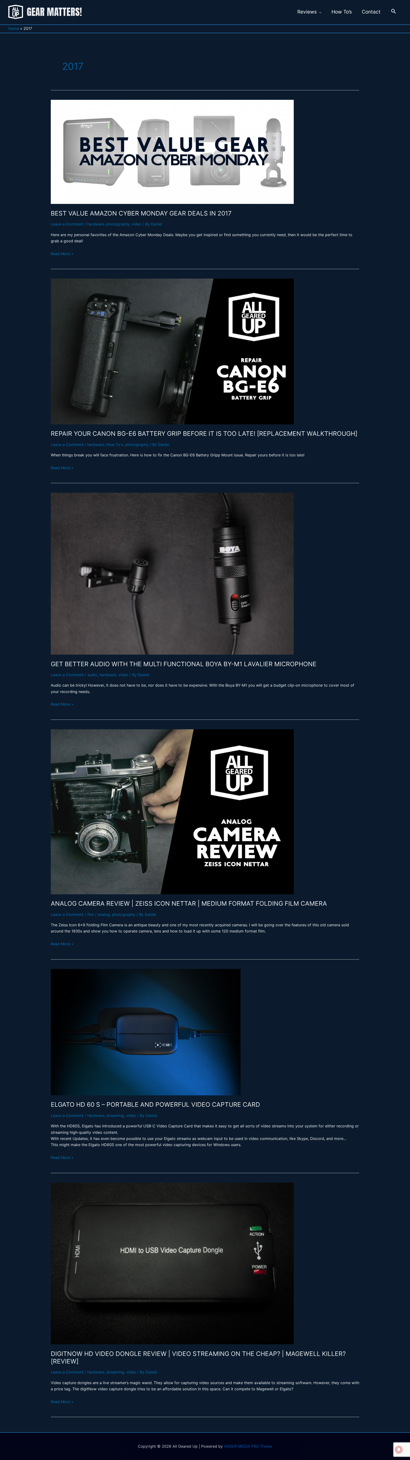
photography (117, 224)
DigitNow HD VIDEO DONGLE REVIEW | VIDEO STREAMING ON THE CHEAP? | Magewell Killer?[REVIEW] (198, 1357)
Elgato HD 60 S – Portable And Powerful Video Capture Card (155, 1104)
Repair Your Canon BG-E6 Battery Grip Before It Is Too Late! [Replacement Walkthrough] (204, 433)
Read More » (62, 253)
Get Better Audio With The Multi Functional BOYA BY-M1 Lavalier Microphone (184, 664)
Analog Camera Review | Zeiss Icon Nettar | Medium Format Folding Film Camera (189, 903)
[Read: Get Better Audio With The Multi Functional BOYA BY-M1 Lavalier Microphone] (172, 573)
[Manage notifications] (399, 1449)
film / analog (98, 914)
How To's (114, 444)
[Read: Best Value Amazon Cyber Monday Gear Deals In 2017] (172, 152)
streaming (115, 1115)
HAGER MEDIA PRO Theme (248, 1446)
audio (92, 674)
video (136, 224)
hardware (95, 224)
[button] (393, 12)
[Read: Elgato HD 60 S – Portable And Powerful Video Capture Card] (146, 1032)
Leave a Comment (67, 224)
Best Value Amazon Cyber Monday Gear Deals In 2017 (141, 213)
